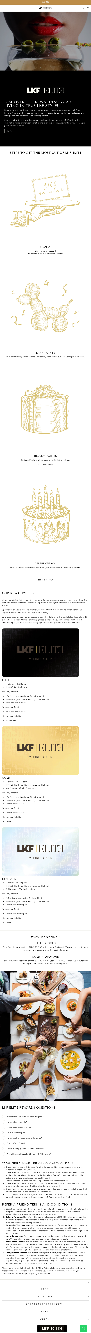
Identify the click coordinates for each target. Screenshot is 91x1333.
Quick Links (45, 1296)
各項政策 (45, 1311)
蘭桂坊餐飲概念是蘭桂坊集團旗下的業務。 (45, 1304)
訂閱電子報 (45, 1319)
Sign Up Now (45, 580)
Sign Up (9, 131)
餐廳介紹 (45, 1289)
